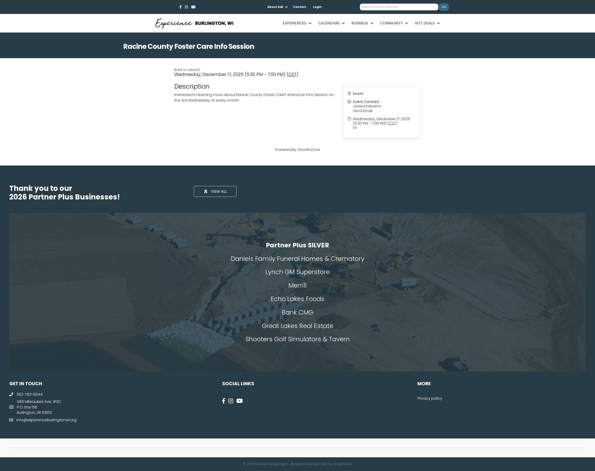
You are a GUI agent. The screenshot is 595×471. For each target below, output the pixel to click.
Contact (299, 7)
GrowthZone (308, 149)
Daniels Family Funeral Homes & (281, 258)
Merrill (297, 285)
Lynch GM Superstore (297, 272)
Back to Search (187, 69)
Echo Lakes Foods (297, 299)
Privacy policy (429, 398)
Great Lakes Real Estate (297, 326)
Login (317, 7)
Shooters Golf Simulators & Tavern (297, 339)
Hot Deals (425, 23)
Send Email (362, 110)
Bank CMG (297, 312)
